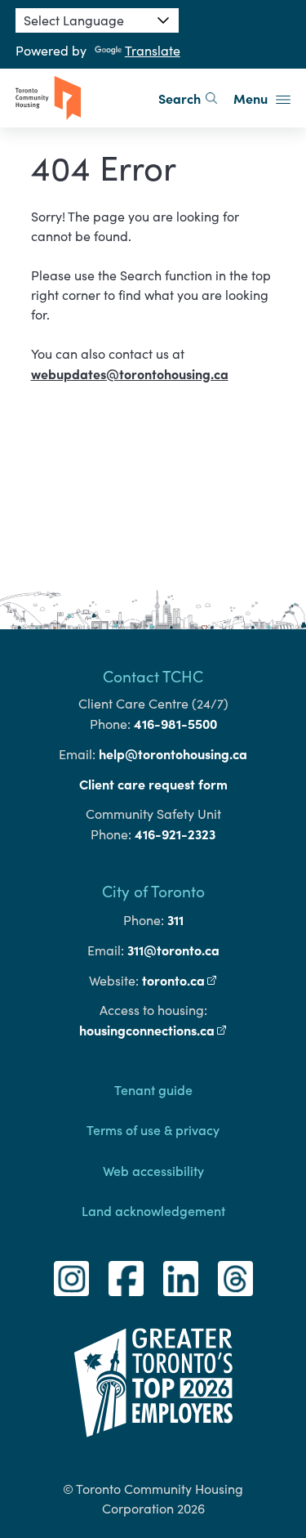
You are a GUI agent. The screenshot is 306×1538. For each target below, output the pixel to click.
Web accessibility (153, 1170)
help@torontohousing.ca (173, 753)
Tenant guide (153, 1089)
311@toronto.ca (173, 950)
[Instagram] (71, 1278)
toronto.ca (180, 980)
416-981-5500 (175, 723)
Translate (152, 50)
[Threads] (235, 1278)
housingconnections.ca (153, 1030)
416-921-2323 (175, 834)
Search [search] (179, 98)
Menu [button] (252, 98)
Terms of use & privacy (153, 1129)
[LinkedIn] (180, 1278)
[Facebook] (126, 1278)
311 (175, 919)
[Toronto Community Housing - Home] (48, 98)
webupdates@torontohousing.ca (129, 373)
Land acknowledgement (153, 1210)
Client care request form (153, 784)
